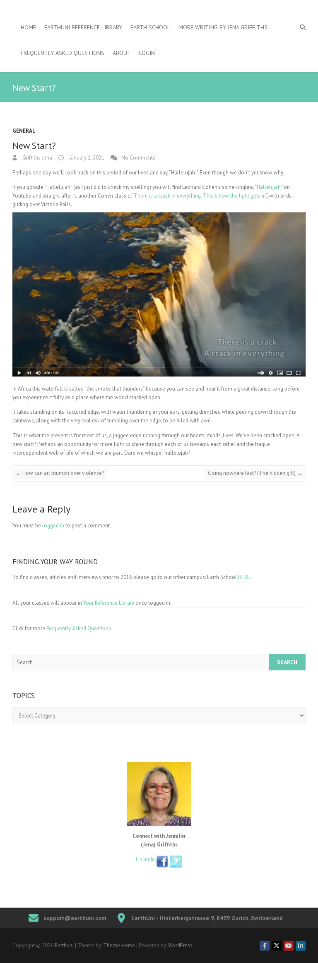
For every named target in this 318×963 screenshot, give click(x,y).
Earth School (150, 27)
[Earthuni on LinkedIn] (301, 946)
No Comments (138, 157)
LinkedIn (146, 859)
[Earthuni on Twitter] (277, 946)
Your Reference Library (108, 602)
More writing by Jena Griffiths (222, 27)
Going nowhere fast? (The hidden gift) (255, 473)
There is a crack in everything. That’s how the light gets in (200, 195)
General (24, 130)
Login (147, 53)
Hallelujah (269, 187)
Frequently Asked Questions (62, 53)
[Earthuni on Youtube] (289, 946)
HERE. (244, 577)
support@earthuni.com (74, 918)
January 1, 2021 (86, 157)
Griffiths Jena (36, 157)
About (122, 53)
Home (28, 27)
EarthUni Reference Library (83, 27)
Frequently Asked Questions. (79, 628)
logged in (53, 525)
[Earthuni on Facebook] (265, 946)
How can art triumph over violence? (60, 473)
